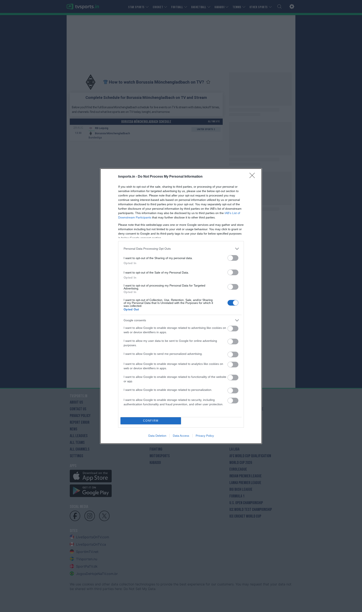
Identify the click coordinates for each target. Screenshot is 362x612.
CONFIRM (151, 420)
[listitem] (181, 249)
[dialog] (181, 306)
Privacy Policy (205, 435)
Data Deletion (157, 435)
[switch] (233, 258)
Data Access (181, 435)
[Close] (253, 177)
